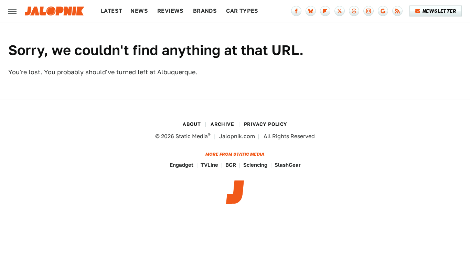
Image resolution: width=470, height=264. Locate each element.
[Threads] (354, 11)
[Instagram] (368, 11)
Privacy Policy (265, 124)
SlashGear (288, 165)
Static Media (191, 136)
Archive (222, 124)
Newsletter (439, 11)
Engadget (181, 165)
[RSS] (397, 11)
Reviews (170, 11)
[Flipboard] (325, 11)
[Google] (383, 11)
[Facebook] (296, 11)
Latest (111, 11)
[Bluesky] (311, 11)
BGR (230, 165)
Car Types (242, 11)
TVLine (209, 165)
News (139, 11)
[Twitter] (339, 11)
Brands (205, 11)
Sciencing (255, 165)
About (192, 124)
